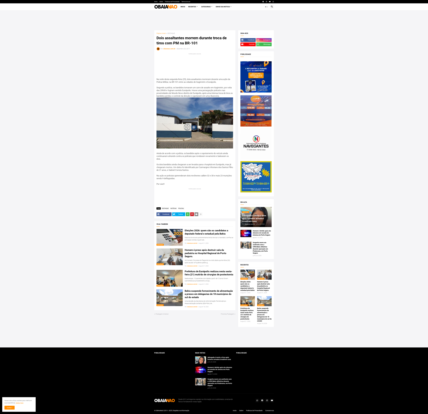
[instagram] (266, 1)
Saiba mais (19, 403)
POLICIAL (181, 208)
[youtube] (270, 1)
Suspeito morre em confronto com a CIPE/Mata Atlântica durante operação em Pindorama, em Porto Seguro (260, 248)
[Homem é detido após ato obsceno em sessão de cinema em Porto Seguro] (245, 233)
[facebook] (263, 1)
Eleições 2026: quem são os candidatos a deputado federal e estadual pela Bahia (206, 232)
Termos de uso (185, 1)
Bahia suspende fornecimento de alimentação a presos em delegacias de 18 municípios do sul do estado (209, 294)
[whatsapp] (273, 1)
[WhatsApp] (188, 214)
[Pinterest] (192, 214)
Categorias (206, 7)
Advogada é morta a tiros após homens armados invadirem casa (219, 358)
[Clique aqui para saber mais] (214, 337)
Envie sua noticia (223, 7)
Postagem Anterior (162, 314)
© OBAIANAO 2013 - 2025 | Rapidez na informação (171, 410)
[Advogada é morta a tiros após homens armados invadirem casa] (200, 360)
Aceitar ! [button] (9, 408)
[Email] (196, 214)
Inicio (155, 1)
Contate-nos (269, 410)
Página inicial (161, 33)
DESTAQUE (171, 33)
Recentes (192, 7)
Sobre (161, 1)
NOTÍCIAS (173, 208)
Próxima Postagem (227, 314)
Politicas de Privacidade (172, 1)
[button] (266, 7)
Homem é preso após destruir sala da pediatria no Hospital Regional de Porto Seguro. (205, 253)
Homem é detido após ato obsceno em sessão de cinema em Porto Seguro (262, 233)
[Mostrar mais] (201, 214)
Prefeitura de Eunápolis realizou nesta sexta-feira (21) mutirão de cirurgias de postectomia (209, 273)
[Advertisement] (214, 20)
